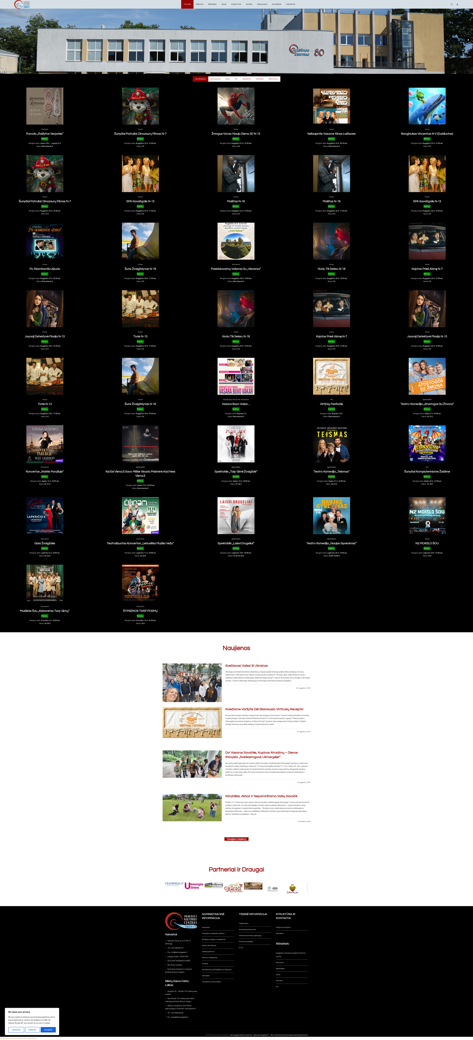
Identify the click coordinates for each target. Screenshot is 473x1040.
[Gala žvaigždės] (44, 515)
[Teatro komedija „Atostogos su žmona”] (427, 376)
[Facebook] (457, 4)
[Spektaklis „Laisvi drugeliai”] (236, 515)
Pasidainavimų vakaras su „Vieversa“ (236, 268)
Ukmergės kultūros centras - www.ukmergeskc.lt (249, 1035)
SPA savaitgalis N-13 (140, 201)
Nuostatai (206, 927)
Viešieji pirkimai (208, 951)
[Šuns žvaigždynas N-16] (140, 241)
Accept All (48, 1030)
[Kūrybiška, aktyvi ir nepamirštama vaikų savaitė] (192, 813)
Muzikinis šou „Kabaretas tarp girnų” (45, 610)
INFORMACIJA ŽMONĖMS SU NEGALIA (217, 970)
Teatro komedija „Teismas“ (331, 471)
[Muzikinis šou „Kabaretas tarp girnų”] (44, 583)
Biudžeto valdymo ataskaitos (213, 939)
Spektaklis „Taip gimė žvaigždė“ (236, 471)
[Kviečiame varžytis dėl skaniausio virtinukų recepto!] (192, 726)
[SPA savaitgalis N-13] (140, 173)
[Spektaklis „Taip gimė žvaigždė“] (236, 443)
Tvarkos (205, 964)
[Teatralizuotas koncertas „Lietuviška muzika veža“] (140, 515)
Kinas (140, 129)
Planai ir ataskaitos (209, 958)
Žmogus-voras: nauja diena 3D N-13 (236, 133)
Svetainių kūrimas (282, 1035)
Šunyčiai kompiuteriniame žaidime (427, 471)
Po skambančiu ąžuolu (45, 268)
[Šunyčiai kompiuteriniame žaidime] (427, 443)
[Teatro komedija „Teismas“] (331, 443)
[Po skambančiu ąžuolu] (44, 241)
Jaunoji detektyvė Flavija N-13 (45, 336)
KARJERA (206, 976)
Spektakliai (427, 399)
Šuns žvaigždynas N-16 (140, 268)
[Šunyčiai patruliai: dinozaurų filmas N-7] (140, 106)
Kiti (239, 399)
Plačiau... (44, 139)
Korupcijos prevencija (247, 929)
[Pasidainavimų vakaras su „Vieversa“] (236, 241)
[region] (32, 1021)
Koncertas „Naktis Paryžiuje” (45, 471)
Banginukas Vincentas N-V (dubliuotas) (427, 133)
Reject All (32, 1030)
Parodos (45, 129)
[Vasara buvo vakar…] (236, 376)
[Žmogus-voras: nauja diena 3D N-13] (236, 106)
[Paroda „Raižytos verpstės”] (44, 106)
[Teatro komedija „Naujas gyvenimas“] (331, 515)
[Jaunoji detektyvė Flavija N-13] (44, 308)
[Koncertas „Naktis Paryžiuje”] (44, 443)
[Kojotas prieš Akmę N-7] (427, 241)
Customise (16, 1030)
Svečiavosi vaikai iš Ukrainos (246, 665)
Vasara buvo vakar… (236, 404)
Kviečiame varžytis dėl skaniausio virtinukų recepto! (264, 709)
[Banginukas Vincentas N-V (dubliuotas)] (427, 106)
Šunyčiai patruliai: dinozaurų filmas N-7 (140, 133)
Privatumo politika (246, 941)
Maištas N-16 (236, 201)
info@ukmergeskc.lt (179, 952)
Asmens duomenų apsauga (250, 935)
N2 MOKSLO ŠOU (427, 543)
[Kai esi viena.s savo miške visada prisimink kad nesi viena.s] (140, 443)
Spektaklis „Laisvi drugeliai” (236, 543)
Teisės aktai (243, 923)
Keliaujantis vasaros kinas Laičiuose (331, 133)
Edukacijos (227, 399)
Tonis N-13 (140, 336)
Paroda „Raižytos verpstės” (44, 133)
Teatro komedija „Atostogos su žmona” (427, 404)
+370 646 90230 (177, 1013)
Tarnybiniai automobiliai (211, 982)
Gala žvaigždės (44, 543)
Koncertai (236, 264)
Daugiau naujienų (236, 839)
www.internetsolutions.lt (298, 1035)
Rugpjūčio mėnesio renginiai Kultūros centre (290, 954)
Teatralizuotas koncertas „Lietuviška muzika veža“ (140, 543)
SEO (272, 1035)
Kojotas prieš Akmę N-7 (427, 268)
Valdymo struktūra (283, 927)
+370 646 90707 (177, 948)
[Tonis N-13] (140, 308)
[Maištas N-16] (236, 173)
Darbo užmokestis (209, 945)
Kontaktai (280, 933)
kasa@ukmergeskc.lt (179, 1017)
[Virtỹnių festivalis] (331, 376)
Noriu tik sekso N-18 (331, 268)
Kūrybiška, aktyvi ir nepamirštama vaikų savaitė (261, 796)
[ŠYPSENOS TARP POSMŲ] (140, 583)
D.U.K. (241, 948)
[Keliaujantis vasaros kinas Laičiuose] (331, 106)
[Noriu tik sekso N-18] (331, 241)
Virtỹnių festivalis (331, 404)
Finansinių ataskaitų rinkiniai (213, 933)
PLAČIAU (331, 409)
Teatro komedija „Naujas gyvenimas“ (331, 543)
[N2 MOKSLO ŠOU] (427, 515)
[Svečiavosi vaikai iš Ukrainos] (192, 682)
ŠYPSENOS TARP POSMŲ (140, 610)
